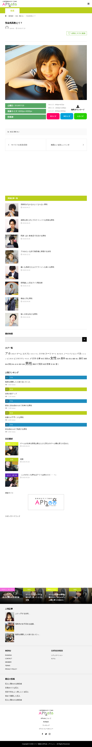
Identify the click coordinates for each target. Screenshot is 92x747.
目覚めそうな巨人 (12, 688)
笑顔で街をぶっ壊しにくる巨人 (17, 692)
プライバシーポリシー (46, 729)
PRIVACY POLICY (11, 669)
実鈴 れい (17, 132)
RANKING (8, 655)
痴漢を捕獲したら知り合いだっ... (27, 634)
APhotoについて (46, 718)
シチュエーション (57, 655)
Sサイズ (53, 116)
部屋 (48, 364)
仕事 (38, 358)
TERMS (7, 665)
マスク (27, 359)
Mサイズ (67, 116)
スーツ (48, 354)
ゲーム (19, 354)
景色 (10, 364)
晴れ (13, 364)
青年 (54, 364)
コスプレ (26, 354)
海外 (20, 364)
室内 (58, 359)
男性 (28, 363)
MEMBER (8, 662)
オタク (13, 354)
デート (54, 354)
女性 (53, 358)
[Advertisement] (26, 172)
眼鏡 (34, 364)
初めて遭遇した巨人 (12, 696)
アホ (8, 353)
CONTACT (8, 658)
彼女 (67, 359)
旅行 (81, 358)
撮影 (73, 359)
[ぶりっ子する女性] (10, 617)
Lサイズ (80, 116)
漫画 (23, 364)
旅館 (85, 359)
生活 (12, 11)
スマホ (42, 354)
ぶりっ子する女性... (22, 614)
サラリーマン (34, 354)
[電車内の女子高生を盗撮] (10, 627)
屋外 (63, 358)
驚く (57, 364)
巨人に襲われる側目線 (13, 684)
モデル (53, 658)
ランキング (46, 725)
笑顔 (40, 364)
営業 (46, 359)
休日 (42, 359)
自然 (44, 364)
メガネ (33, 358)
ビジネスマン (19, 359)
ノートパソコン (70, 354)
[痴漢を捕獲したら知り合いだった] (10, 637)
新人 (77, 358)
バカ (79, 353)
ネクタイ (60, 354)
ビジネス (10, 359)
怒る (70, 359)
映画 (6, 364)
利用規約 (46, 722)
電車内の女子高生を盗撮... (25, 624)
